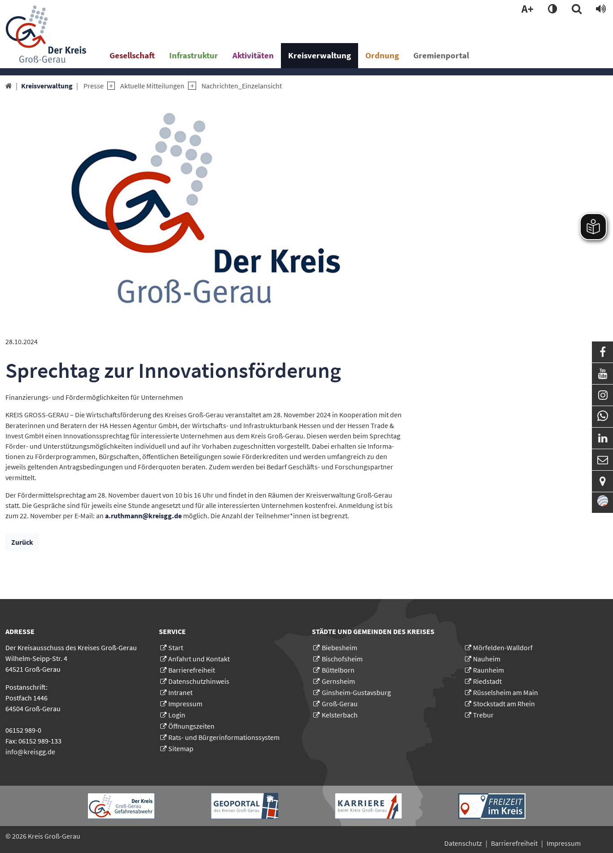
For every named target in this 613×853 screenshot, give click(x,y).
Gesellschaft (132, 55)
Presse (93, 85)
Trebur (483, 714)
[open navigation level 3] (190, 86)
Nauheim (486, 658)
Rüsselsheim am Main (505, 692)
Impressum (185, 703)
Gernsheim (338, 681)
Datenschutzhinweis (198, 681)
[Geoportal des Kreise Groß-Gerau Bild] (244, 806)
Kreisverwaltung (319, 55)
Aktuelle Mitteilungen (152, 85)
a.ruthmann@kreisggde (143, 515)
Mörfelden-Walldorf (503, 647)
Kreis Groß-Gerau (54, 835)
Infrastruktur (193, 55)
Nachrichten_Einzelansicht (241, 85)
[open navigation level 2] (109, 86)
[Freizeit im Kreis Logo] (491, 806)
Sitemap (180, 748)
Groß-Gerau (340, 703)
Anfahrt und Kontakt (199, 658)
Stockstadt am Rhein (504, 703)
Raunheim (488, 669)
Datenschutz (463, 843)
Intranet (180, 692)
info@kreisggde (30, 751)
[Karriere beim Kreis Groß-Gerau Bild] (368, 806)
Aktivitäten (253, 55)
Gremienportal (441, 55)
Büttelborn (338, 669)
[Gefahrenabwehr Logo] (121, 806)
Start (175, 647)
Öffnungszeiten (191, 726)
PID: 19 (96, 835)
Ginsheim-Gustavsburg (356, 692)
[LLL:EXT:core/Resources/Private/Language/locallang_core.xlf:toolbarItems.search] (577, 9)
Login (176, 714)
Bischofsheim (342, 658)
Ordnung (382, 55)
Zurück (22, 542)
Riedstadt (487, 681)
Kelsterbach (340, 714)
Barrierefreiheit (191, 669)
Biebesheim (339, 647)
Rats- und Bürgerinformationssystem (224, 737)
